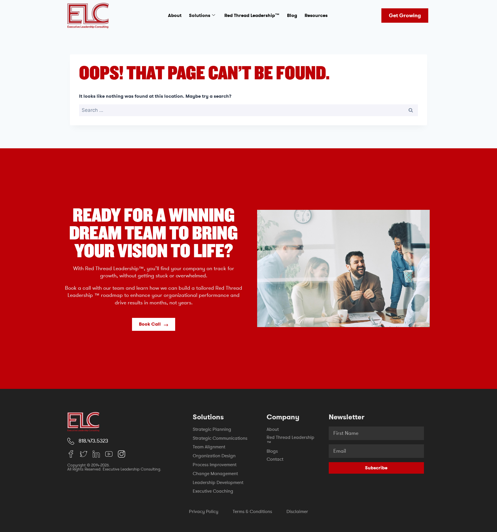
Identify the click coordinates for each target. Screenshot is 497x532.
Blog (292, 15)
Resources (316, 15)
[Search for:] (248, 110)
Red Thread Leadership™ (252, 15)
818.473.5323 (93, 440)
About (174, 15)
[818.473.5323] (70, 441)
